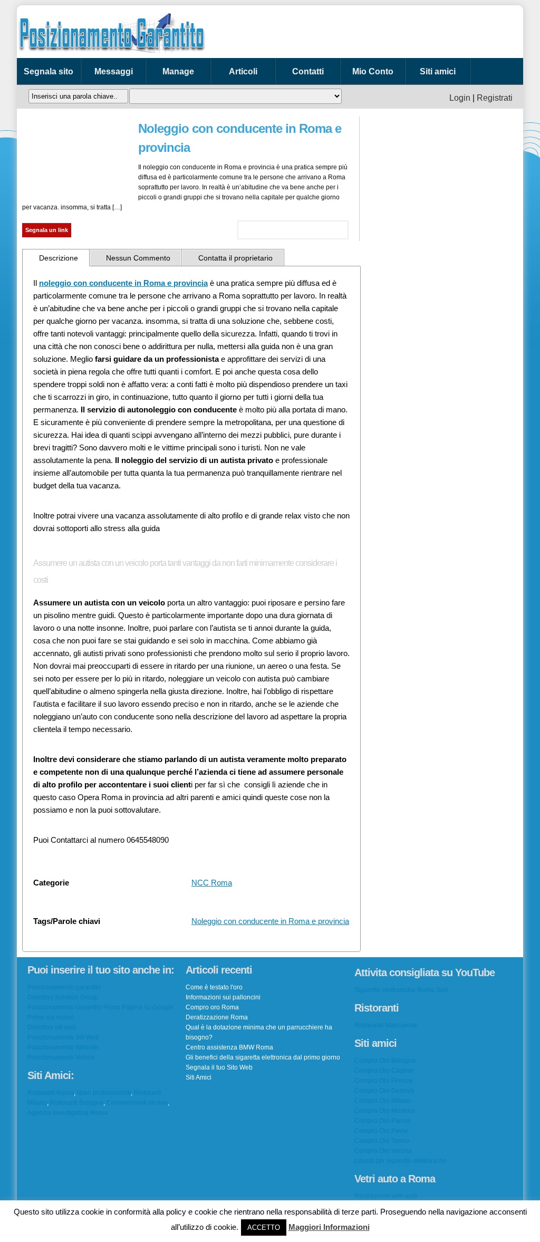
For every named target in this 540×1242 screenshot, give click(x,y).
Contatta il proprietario (235, 258)
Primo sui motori (50, 1017)
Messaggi (113, 71)
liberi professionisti (104, 1092)
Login (459, 97)
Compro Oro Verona (383, 1150)
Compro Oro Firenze (383, 1080)
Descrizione (58, 258)
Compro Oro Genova (384, 1090)
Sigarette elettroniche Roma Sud (401, 990)
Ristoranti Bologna (76, 1102)
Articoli (243, 71)
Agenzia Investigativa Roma (67, 1112)
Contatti (308, 71)
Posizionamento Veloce (61, 1057)
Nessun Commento (138, 258)
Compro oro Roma (212, 1007)
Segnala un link (46, 230)
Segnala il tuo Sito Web (219, 1067)
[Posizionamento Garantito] (112, 55)
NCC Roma (211, 882)
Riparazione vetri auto (386, 1196)
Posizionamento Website (63, 1047)
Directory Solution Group (62, 997)
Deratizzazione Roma (217, 1017)
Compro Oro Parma (382, 1120)
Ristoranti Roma (50, 1092)
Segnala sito (48, 71)
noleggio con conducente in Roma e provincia (123, 282)
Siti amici (438, 71)
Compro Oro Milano (382, 1100)
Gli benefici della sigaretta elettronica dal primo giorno (263, 1057)
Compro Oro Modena (384, 1110)
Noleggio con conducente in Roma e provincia (270, 921)
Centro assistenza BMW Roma (229, 1047)
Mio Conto (372, 71)
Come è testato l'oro (214, 987)
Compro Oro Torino (381, 1140)
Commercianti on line (137, 1102)
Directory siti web (51, 1027)
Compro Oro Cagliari (384, 1070)
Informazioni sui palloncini (223, 997)
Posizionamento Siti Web (63, 1037)
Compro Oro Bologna (385, 1060)
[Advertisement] (382, 31)
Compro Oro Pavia (381, 1130)
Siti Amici (198, 1077)
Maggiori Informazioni (329, 1226)
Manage (178, 71)
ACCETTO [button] (263, 1227)
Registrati (495, 97)
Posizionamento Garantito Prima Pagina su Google (100, 1007)
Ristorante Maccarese (385, 1025)
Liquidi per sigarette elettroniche (400, 1160)
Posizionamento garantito (64, 987)
